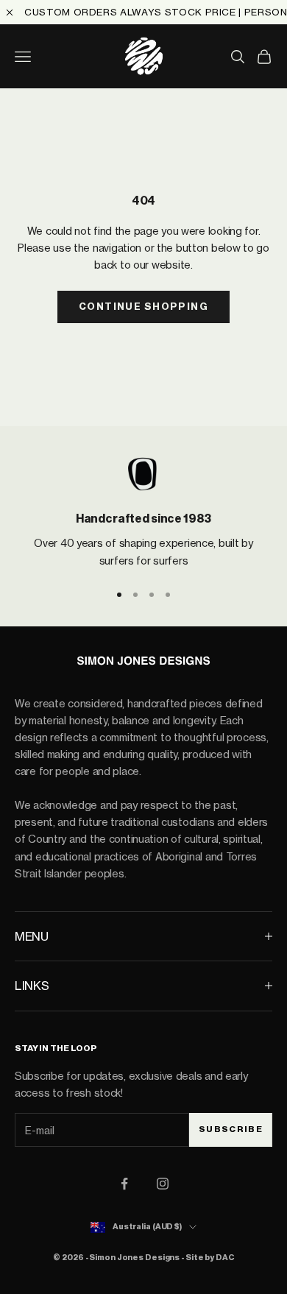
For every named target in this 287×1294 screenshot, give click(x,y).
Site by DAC (209, 1257)
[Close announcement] (9, 12)
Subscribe (231, 1129)
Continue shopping (143, 306)
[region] (143, 512)
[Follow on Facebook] (124, 1183)
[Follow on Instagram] (162, 1183)
